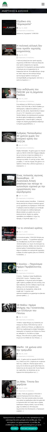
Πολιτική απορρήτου (29, 428)
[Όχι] (44, 423)
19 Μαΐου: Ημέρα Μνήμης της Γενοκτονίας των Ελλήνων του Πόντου (30, 309)
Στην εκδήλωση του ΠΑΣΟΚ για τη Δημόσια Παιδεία (30, 92)
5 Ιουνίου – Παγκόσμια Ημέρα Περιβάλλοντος (29, 265)
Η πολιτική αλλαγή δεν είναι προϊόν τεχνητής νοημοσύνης (29, 48)
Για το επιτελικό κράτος (29, 228)
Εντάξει (14, 428)
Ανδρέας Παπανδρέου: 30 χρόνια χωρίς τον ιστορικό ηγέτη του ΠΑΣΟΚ (29, 137)
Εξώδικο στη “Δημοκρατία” (24, 22)
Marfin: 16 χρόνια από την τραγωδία (29, 348)
